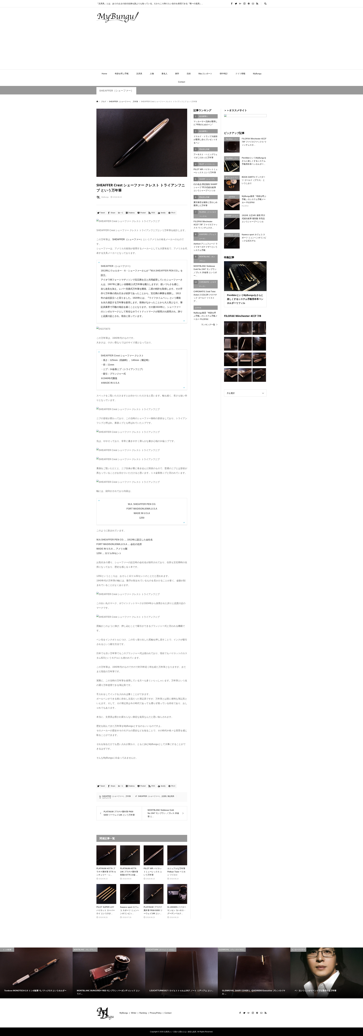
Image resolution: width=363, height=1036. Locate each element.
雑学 (177, 73)
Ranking (143, 1013)
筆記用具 (170, 796)
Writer (133, 1013)
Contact (181, 82)
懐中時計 (224, 73)
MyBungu (257, 73)
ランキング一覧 (208, 324)
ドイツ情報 (240, 73)
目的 (189, 73)
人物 (152, 73)
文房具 (139, 73)
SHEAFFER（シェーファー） (116, 90)
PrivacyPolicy (156, 1013)
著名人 (164, 73)
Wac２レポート (205, 73)
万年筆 (128, 796)
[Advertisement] (181, 48)
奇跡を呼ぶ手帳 (122, 73)
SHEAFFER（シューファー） (127, 239)
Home (104, 73)
